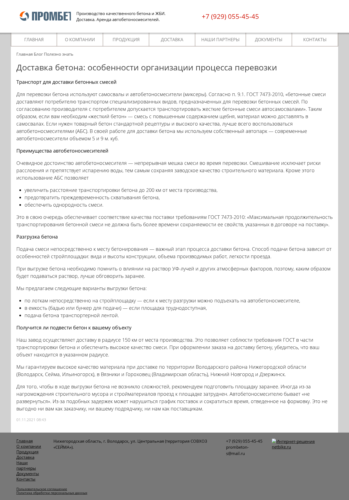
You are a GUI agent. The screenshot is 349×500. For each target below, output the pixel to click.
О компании (80, 40)
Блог (38, 54)
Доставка (172, 40)
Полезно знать (58, 54)
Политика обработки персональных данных (51, 492)
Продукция (126, 40)
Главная (34, 40)
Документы (268, 40)
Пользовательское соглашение (41, 489)
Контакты (315, 40)
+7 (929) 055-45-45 (230, 16)
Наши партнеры (220, 40)
